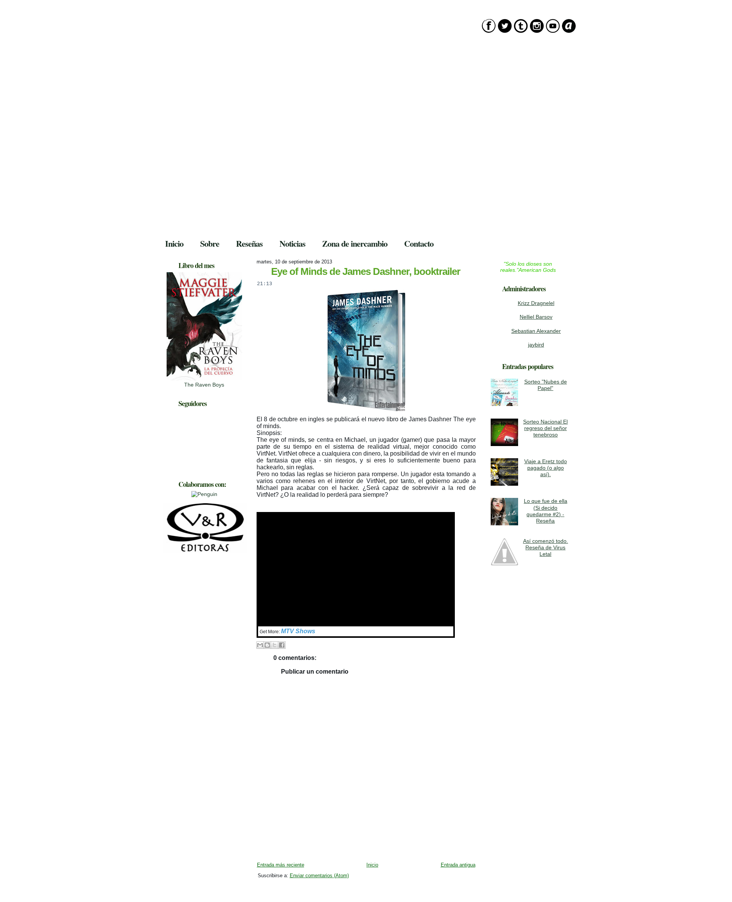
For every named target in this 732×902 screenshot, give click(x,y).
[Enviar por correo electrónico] (260, 645)
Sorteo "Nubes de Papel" (545, 385)
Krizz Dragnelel (536, 303)
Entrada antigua (458, 865)
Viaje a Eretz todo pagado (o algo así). (545, 468)
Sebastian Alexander (536, 331)
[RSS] (165, 886)
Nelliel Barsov (536, 317)
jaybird (536, 345)
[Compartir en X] (274, 645)
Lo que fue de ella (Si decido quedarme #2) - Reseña (545, 511)
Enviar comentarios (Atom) (319, 875)
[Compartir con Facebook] (282, 645)
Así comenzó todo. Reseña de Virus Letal (545, 547)
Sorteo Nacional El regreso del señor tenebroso (545, 428)
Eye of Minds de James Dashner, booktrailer (365, 271)
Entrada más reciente (280, 865)
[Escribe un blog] (267, 645)
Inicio (372, 865)
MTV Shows (298, 631)
